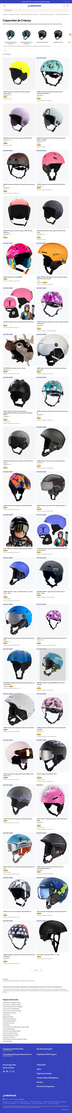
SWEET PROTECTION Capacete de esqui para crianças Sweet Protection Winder (52, 277)
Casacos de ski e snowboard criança (12, 1010)
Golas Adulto (6, 1025)
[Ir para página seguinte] (41, 970)
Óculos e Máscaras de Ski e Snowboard (12, 1006)
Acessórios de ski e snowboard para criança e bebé (16, 1027)
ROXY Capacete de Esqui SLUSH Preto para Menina (17, 548)
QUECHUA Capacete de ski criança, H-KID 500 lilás (17, 138)
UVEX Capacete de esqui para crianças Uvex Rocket (51, 911)
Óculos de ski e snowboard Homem (12, 1031)
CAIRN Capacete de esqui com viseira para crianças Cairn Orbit (51, 369)
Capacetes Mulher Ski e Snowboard (26, 43)
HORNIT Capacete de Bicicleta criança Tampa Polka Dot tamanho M (19, 955)
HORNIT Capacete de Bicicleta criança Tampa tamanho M (19, 185)
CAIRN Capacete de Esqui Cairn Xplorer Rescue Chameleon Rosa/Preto (50, 867)
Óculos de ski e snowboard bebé (11, 1008)
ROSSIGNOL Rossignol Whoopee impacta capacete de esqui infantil (19, 683)
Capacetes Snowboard (42, 42)
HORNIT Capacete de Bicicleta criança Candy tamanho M (52, 412)
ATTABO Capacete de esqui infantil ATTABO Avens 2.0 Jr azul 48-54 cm (52, 549)
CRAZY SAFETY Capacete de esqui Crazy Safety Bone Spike (52, 819)
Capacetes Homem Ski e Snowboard (10, 43)
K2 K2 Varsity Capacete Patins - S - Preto (48, 954)
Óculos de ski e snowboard (9, 1018)
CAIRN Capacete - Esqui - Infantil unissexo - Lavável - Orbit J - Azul (18, 592)
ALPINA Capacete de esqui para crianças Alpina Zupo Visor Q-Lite (18, 774)
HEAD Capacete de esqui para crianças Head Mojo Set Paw (18, 867)
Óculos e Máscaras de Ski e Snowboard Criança (15, 1039)
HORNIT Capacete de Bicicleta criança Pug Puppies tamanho (51, 728)
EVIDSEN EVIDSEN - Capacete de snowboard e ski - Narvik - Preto (51, 592)
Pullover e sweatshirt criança (10, 1033)
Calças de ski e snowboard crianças (12, 1004)
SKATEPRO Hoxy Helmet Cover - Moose (14, 368)
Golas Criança (6, 1014)
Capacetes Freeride (58, 42)
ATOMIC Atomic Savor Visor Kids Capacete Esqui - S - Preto (52, 506)
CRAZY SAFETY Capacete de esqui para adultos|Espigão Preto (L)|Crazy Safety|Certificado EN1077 (17, 413)
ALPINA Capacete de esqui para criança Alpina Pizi (17, 505)
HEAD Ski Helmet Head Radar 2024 (47, 774)
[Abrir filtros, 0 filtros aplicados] (5, 50)
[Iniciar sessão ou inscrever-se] (64, 6)
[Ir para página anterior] (31, 970)
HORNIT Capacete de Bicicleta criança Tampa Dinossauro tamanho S (50, 92)
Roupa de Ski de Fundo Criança (10, 1035)
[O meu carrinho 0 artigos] (67, 6)
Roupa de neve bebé (8, 1016)
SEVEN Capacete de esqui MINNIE (12, 277)
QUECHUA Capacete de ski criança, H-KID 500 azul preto (51, 231)
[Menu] (4, 6)
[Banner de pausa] (66, 2)
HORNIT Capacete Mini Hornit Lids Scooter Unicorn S (52, 638)
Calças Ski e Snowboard (9, 1037)
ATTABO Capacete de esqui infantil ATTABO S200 (51, 184)
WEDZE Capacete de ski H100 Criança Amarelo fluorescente (16, 92)
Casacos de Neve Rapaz (9, 1029)
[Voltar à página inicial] (34, 6)
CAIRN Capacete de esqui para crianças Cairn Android (18, 727)
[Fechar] (68, 2)
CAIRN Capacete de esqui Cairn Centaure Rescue (51, 461)
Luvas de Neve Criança (8, 1023)
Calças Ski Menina (7, 1041)
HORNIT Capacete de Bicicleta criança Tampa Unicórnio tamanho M (52, 322)
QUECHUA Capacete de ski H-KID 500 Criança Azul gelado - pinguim (51, 138)
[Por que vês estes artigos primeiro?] (3, 54)
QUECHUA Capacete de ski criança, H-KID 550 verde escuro (18, 461)
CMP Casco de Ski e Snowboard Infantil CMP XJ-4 (17, 911)
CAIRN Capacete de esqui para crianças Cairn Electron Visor (18, 638)
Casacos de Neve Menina (9, 1020)
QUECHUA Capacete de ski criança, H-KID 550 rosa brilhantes (17, 231)
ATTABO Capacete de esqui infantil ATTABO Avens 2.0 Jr (18, 322)
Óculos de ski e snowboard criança (11, 1002)
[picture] (19, 73)
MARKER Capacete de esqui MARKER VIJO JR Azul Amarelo (51, 683)
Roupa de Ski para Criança (9, 1012)
